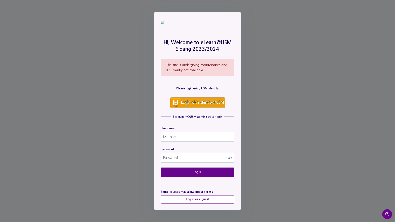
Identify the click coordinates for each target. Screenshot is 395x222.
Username (167, 128)
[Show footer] (387, 214)
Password (167, 149)
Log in (197, 172)
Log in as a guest (197, 199)
